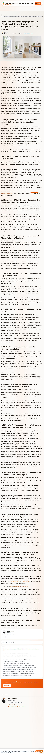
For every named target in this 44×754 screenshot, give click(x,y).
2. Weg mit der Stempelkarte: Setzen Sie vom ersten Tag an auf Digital (15, 653)
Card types (27, 3)
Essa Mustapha (7, 33)
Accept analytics (39, 751)
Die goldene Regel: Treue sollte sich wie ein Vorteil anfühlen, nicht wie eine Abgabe (18, 671)
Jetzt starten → (7, 685)
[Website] (6, 637)
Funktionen (9, 3)
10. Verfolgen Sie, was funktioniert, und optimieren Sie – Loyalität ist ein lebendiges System (19, 669)
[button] (41, 751)
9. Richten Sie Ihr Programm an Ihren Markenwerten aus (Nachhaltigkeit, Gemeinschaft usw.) (19, 667)
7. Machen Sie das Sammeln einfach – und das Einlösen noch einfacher (16, 663)
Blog (20, 3)
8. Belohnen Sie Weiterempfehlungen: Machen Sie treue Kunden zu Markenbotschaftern (19, 665)
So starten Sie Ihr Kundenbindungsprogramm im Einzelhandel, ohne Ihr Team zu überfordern (19, 673)
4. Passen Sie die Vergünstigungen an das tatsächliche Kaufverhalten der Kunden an (18, 657)
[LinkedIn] (3, 637)
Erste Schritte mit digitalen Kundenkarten (19, 586)
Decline (32, 751)
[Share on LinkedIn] (7, 642)
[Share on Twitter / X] (9, 642)
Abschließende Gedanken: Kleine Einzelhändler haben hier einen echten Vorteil (17, 675)
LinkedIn (9, 704)
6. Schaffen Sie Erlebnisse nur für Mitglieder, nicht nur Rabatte (14, 661)
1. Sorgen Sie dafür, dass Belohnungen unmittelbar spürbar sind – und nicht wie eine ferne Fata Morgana (21, 652)
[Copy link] (14, 642)
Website (13, 704)
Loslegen (38, 3)
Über (23, 3)
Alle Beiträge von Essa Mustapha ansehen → (16, 706)
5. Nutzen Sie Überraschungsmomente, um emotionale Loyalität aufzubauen (16, 659)
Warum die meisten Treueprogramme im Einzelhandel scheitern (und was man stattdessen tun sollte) (21, 650)
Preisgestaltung (15, 3)
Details (13, 752)
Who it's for (34, 3)
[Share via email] (11, 642)
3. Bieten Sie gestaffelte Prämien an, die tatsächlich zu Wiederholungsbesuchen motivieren (19, 655)
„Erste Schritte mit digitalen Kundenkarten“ (20, 581)
